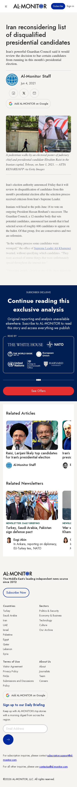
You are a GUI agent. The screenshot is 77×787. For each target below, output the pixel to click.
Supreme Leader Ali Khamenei (52, 248)
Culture (43, 625)
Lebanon (7, 649)
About (42, 666)
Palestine (7, 634)
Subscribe (58, 6)
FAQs (6, 676)
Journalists (44, 671)
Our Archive (46, 630)
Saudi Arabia (10, 615)
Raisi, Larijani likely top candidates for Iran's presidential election (31, 455)
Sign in (70, 6)
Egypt (6, 639)
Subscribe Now (16, 592)
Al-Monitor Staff (36, 76)
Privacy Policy (10, 671)
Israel (6, 630)
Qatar (6, 644)
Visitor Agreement (12, 666)
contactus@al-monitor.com (53, 766)
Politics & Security (49, 611)
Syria (5, 654)
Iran (5, 620)
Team (42, 676)
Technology (45, 620)
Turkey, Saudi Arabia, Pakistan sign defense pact (28, 529)
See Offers (38, 391)
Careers (43, 681)
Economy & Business (50, 615)
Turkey (6, 611)
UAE (5, 625)
